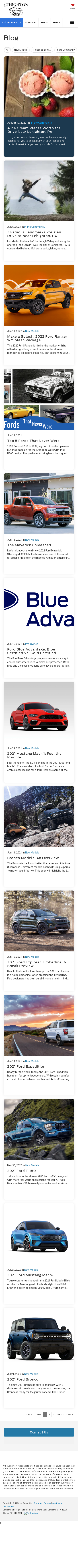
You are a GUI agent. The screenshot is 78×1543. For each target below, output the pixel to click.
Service (56, 22)
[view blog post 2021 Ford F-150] (39, 1149)
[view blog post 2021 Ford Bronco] (39, 1358)
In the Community (41, 122)
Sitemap (38, 1503)
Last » (70, 1414)
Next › (60, 1414)
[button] (11, 22)
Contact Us (39, 1432)
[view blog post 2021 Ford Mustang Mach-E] (39, 1253)
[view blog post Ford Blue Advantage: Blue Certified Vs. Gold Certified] (39, 628)
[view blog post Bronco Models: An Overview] (39, 836)
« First (29, 1414)
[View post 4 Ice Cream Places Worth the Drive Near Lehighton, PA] (39, 106)
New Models (32, 331)
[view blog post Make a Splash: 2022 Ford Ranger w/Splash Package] (39, 315)
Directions (30, 22)
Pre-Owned (31, 644)
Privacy (47, 1503)
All (7, 49)
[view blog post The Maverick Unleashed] (39, 523)
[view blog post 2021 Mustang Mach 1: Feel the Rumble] (39, 732)
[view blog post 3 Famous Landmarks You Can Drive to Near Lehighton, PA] (39, 210)
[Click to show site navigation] (72, 22)
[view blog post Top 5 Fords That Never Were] (39, 419)
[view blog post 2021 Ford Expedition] (39, 1045)
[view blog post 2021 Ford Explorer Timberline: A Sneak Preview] (39, 941)
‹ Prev (38, 1414)
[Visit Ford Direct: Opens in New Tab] (31, 1513)
